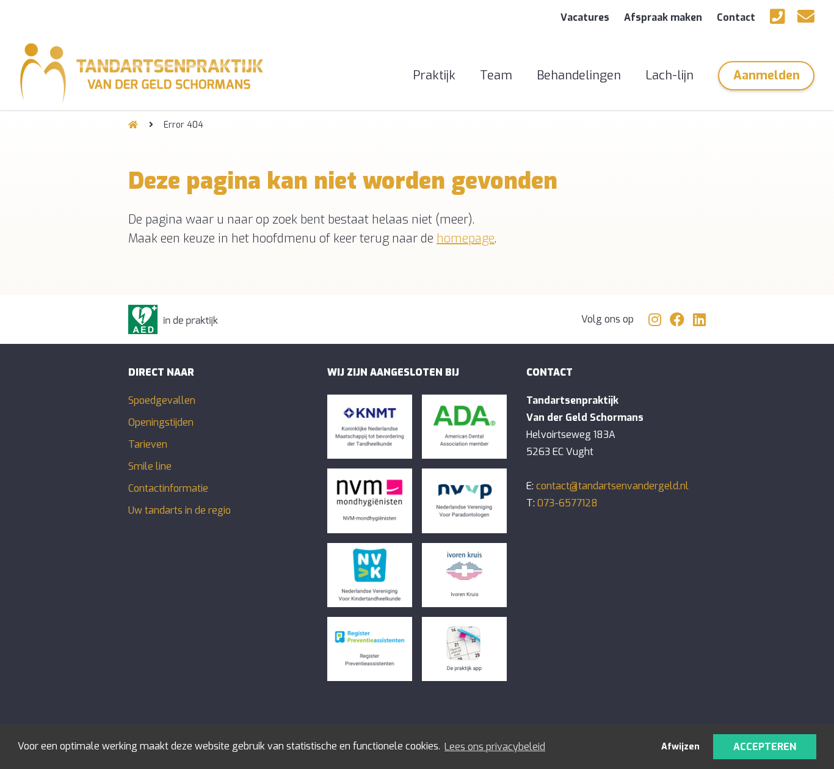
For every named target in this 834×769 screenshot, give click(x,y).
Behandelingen (579, 75)
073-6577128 (567, 503)
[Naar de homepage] (133, 125)
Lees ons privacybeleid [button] (494, 746)
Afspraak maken (663, 17)
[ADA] (464, 427)
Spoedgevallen (161, 400)
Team (496, 75)
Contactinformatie (168, 488)
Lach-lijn (669, 75)
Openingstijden (161, 422)
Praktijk (434, 75)
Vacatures (584, 17)
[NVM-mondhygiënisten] (369, 500)
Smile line (150, 466)
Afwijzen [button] (680, 747)
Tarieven (147, 444)
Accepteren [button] (764, 746)
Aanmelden (766, 75)
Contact (736, 17)
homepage (466, 238)
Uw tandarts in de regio (179, 510)
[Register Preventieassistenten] (369, 649)
